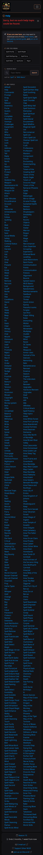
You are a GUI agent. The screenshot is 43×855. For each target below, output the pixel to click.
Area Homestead (30, 448)
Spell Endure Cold (11, 676)
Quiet (6, 565)
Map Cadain (28, 469)
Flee (6, 297)
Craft (25, 145)
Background (28, 286)
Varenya (7, 121)
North (6, 161)
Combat (26, 297)
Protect (7, 172)
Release (26, 206)
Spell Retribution (11, 623)
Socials (26, 143)
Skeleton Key (9, 180)
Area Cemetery (29, 530)
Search (34, 73)
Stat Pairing (28, 681)
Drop (6, 259)
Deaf (25, 395)
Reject (6, 352)
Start (6, 113)
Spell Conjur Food (11, 700)
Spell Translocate (11, 636)
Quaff (6, 289)
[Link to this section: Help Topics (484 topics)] (16, 84)
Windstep (27, 729)
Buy (5, 602)
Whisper (7, 591)
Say (5, 145)
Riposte (7, 533)
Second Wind (9, 517)
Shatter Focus (29, 764)
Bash (6, 498)
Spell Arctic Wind (11, 827)
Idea (6, 562)
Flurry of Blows (29, 724)
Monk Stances (29, 695)
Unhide (7, 451)
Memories (8, 209)
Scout (6, 347)
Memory (26, 676)
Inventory (8, 105)
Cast (6, 286)
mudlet (26, 334)
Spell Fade (27, 607)
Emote (7, 159)
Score (6, 214)
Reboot (7, 103)
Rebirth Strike (29, 801)
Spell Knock (9, 737)
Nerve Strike (28, 761)
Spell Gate (8, 790)
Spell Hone (27, 663)
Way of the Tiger (30, 716)
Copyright (8, 397)
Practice (7, 376)
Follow (7, 217)
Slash (25, 809)
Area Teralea (28, 578)
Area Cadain (28, 543)
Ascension (8, 392)
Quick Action (28, 302)
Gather (7, 246)
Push (6, 427)
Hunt (6, 520)
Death (25, 679)
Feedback (27, 294)
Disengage (8, 453)
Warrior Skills (10, 549)
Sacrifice (26, 312)
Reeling (7, 501)
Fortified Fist (28, 819)
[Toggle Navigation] (37, 7)
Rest (6, 307)
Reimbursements (30, 291)
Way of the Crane (30, 697)
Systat (6, 432)
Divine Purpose (10, 626)
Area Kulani (28, 477)
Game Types (9, 586)
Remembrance (29, 366)
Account (7, 204)
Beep (6, 315)
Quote (7, 151)
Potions (26, 273)
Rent (6, 405)
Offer (6, 408)
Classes (26, 225)
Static (6, 323)
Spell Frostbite (10, 703)
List (5, 607)
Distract (7, 482)
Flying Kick (27, 748)
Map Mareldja (29, 472)
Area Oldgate (28, 527)
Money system (10, 403)
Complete (8, 116)
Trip (6, 496)
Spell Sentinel (28, 626)
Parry (6, 512)
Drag (6, 97)
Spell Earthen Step (30, 89)
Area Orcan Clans (30, 538)
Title (6, 206)
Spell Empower (29, 604)
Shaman (7, 796)
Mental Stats (28, 671)
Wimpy (7, 328)
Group (7, 355)
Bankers (26, 209)
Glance (7, 342)
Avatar (26, 228)
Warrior (26, 230)
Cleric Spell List (29, 137)
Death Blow (28, 780)
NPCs (25, 217)
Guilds (7, 400)
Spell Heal (8, 639)
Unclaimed (8, 411)
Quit (6, 129)
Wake (6, 312)
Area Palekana (29, 474)
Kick (6, 522)
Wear (6, 278)
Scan (6, 140)
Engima (26, 376)
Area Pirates (28, 541)
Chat (6, 334)
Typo (6, 559)
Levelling (27, 257)
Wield (6, 273)
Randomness (28, 289)
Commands (9, 92)
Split (6, 100)
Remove (7, 281)
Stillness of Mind (30, 732)
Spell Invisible (10, 695)
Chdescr (7, 615)
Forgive (26, 310)
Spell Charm (9, 756)
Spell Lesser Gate (11, 748)
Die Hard (8, 538)
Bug (6, 557)
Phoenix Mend (29, 796)
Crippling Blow (29, 750)
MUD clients (29, 37)
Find (6, 488)
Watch (7, 166)
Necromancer (29, 243)
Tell (5, 153)
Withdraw (8, 419)
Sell (5, 604)
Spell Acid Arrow (11, 660)
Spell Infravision (11, 705)
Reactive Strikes (29, 782)
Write (6, 424)
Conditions (8, 299)
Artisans (26, 326)
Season (26, 374)
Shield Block (9, 493)
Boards (26, 278)
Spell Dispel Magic (12, 708)
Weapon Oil (9, 190)
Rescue (7, 506)
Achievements (10, 212)
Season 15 (23, 835)
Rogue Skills (9, 477)
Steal (6, 472)
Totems (26, 166)
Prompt (7, 95)
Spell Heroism (10, 732)
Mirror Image (29, 198)
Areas (25, 416)
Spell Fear (8, 716)
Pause (6, 230)
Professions (28, 148)
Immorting (27, 320)
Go (5, 164)
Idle (24, 403)
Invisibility (27, 214)
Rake (25, 804)
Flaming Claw (28, 798)
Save (6, 233)
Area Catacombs (30, 445)
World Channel (10, 573)
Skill (6, 374)
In (5, 222)
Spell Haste (9, 782)
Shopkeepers (28, 212)
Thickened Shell (29, 814)
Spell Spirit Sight (30, 97)
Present (7, 265)
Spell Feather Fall (11, 679)
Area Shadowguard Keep (29, 504)
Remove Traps (10, 490)
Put (5, 257)
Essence (26, 371)
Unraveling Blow (30, 766)
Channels (8, 581)
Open (6, 174)
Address (7, 148)
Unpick (7, 469)
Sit (5, 305)
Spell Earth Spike (11, 658)
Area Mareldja (29, 464)
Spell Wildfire (28, 124)
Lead (6, 344)
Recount (7, 283)
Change (7, 597)
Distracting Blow (30, 817)
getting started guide (18, 39)
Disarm (7, 509)
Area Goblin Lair (30, 451)
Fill (5, 320)
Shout (6, 567)
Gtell (6, 594)
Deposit (7, 416)
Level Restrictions (30, 259)
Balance (7, 413)
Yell (5, 570)
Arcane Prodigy (29, 201)
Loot (6, 251)
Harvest (7, 249)
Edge (25, 193)
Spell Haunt (28, 615)
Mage (25, 238)
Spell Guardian (29, 652)
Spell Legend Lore (11, 780)
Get (5, 254)
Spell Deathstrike (11, 793)
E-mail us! (21, 844)
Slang (25, 397)
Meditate (27, 743)
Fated (6, 384)
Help (6, 89)
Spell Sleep (8, 697)
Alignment (27, 275)
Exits (6, 196)
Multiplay (27, 331)
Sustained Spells (30, 204)
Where (7, 135)
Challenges (9, 124)
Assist (6, 504)
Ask (5, 589)
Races (25, 342)
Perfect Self (28, 756)
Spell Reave (28, 655)
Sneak (6, 443)
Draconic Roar (29, 772)
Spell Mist (9, 61)
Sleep (6, 310)
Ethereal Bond (29, 254)
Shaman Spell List (30, 140)
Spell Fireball (9, 764)
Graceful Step (29, 745)
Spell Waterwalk (11, 735)
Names (7, 618)
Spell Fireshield (10, 750)
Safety (7, 238)
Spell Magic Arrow (12, 650)
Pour (6, 318)
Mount (7, 336)
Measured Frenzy (30, 790)
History (7, 331)
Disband (7, 366)
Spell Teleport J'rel (11, 777)
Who (6, 132)
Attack (7, 193)
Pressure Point (29, 758)
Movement (27, 328)
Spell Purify (10, 52)
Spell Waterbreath (12, 681)
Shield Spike (9, 188)
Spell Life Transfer (30, 628)
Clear (6, 326)
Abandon (8, 119)
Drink (6, 270)
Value (6, 610)
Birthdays (27, 689)
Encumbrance (10, 201)
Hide (6, 448)
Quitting (7, 220)
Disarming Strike (30, 788)
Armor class (28, 352)
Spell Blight (22, 52)
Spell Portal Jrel (10, 668)
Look (6, 143)
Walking (7, 241)
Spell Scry (24, 56)
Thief (25, 235)
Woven (7, 395)
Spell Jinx (20, 61)
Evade (6, 525)
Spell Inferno (9, 769)
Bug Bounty (9, 554)
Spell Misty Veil (29, 105)
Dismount (8, 339)
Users (25, 599)
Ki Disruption (28, 753)
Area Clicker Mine (30, 546)
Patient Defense (30, 727)
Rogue (26, 233)
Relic (25, 363)
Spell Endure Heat (11, 673)
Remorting (27, 360)
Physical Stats (29, 668)
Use (6, 294)
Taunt (6, 535)
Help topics (28, 413)
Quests (7, 111)
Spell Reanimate (30, 602)
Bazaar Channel (10, 575)
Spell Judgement (11, 671)
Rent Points (28, 262)
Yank (6, 360)
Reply (6, 156)
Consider (8, 437)
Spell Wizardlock (11, 745)
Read (6, 421)
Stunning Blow (29, 735)
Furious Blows (29, 769)
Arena (25, 597)
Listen (6, 474)
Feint (6, 527)
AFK (24, 400)
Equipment (9, 127)
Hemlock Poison (11, 458)
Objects (26, 222)
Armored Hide (29, 822)
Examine (7, 137)
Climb (6, 485)
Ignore (7, 169)
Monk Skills (28, 825)
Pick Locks (8, 456)
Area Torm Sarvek (30, 509)
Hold (6, 275)
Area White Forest (30, 419)
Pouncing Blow (29, 806)
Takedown (27, 812)
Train (6, 379)
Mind (25, 339)
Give (6, 262)
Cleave (7, 514)
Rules (25, 318)
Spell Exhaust (28, 650)
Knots (6, 389)
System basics (29, 281)
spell (12, 77)
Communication (30, 270)
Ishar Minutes (10, 198)
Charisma (27, 673)
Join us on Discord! (21, 852)
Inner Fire (27, 793)
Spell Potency (28, 411)
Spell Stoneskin (29, 87)
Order (6, 363)
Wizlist (26, 323)
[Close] (38, 21)
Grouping (27, 249)
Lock (6, 177)
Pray (6, 583)
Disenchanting (29, 164)
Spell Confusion (10, 753)
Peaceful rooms (29, 307)
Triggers (26, 336)
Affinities (27, 405)
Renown (26, 368)
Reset (6, 429)
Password (8, 612)
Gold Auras (28, 687)
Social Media (9, 235)
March (7, 358)
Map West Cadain (30, 466)
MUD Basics (21, 77)
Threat (26, 299)
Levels (6, 440)
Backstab (8, 480)
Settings (7, 368)
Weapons (27, 350)
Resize (7, 599)
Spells (25, 190)
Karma (26, 305)
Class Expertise (29, 246)
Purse (6, 108)
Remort (7, 381)
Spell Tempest (10, 766)
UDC (25, 684)
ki (24, 692)
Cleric (25, 241)
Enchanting (28, 161)
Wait (6, 225)
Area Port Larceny (30, 421)
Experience (27, 251)
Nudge (7, 371)
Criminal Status (10, 243)
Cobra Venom (10, 466)
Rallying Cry (9, 546)
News (6, 551)
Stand (6, 302)
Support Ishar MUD (23, 848)
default (7, 87)
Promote (8, 350)
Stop (6, 228)
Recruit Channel (11, 578)
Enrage (7, 530)
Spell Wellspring (11, 56)
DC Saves (27, 344)
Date (6, 435)
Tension (7, 387)
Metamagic (28, 196)
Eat (5, 267)
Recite (6, 291)
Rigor (29, 61)
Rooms (26, 220)
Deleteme (8, 620)
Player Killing (28, 315)
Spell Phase (28, 618)
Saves (25, 347)
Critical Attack (29, 408)
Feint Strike (28, 785)
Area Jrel (26, 570)
